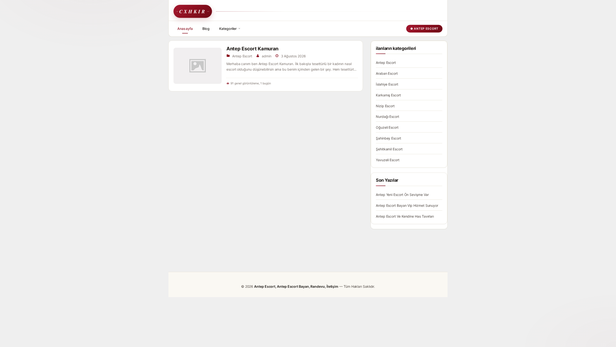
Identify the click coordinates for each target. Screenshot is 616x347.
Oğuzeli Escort (387, 127)
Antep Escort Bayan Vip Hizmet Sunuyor (407, 205)
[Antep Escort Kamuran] (197, 66)
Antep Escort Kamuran (252, 49)
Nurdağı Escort (387, 116)
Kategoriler (228, 29)
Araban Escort (387, 73)
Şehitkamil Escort (389, 149)
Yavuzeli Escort (387, 160)
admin (266, 56)
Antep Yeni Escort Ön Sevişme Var (402, 195)
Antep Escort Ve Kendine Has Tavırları (405, 216)
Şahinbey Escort (388, 138)
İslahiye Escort (387, 84)
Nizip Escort (385, 106)
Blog (206, 29)
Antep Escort (425, 28)
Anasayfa (185, 29)
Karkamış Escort (388, 95)
